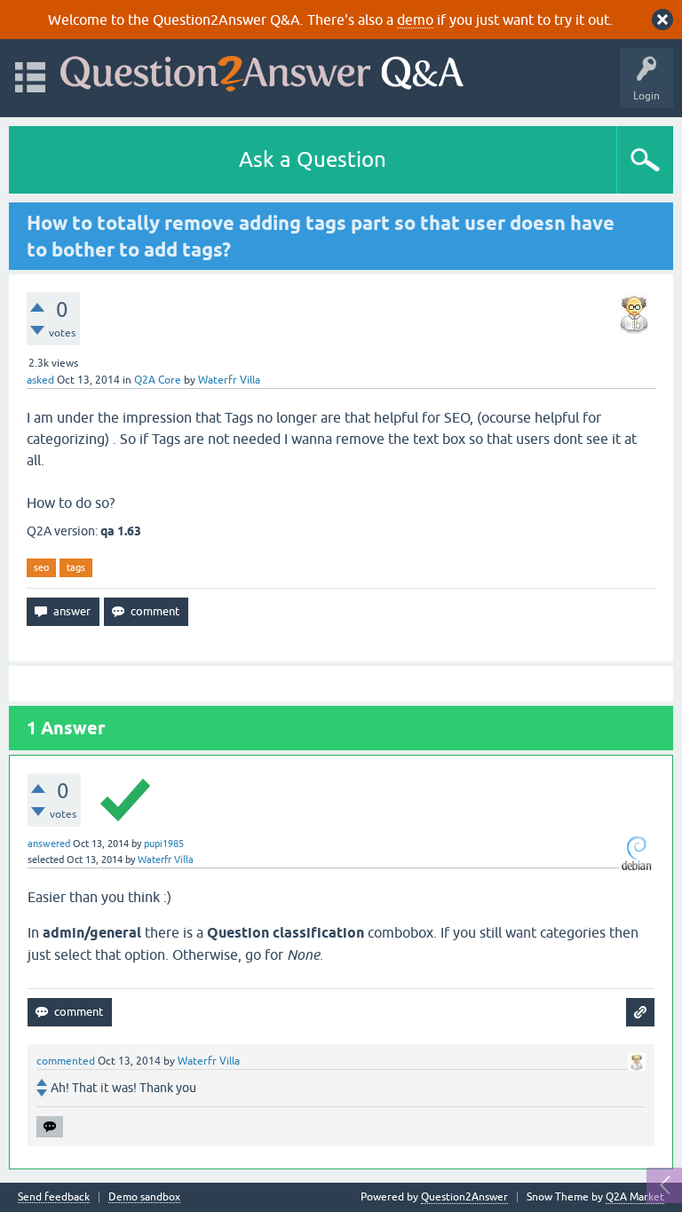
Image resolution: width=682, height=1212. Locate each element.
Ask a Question (312, 159)
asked (40, 380)
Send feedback (54, 1197)
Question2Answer (464, 1197)
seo (41, 567)
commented (65, 1061)
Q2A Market (635, 1197)
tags (76, 567)
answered (49, 843)
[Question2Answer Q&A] (262, 69)
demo (415, 20)
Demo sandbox (144, 1197)
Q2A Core (157, 380)
